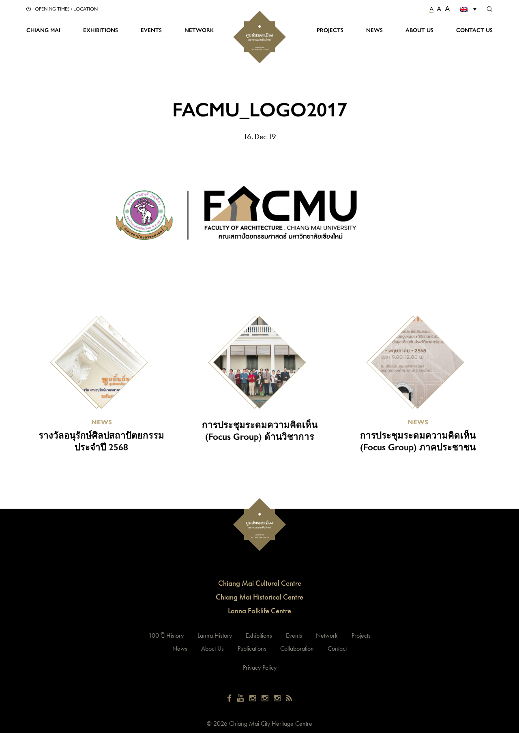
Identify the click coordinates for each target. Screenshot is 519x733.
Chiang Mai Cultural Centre (259, 583)
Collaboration (297, 648)
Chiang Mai (43, 30)
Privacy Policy (260, 667)
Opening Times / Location (66, 8)
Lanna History (214, 635)
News (374, 30)
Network (199, 30)
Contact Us (474, 30)
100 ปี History (166, 635)
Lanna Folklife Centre (259, 611)
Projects (330, 30)
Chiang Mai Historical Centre (259, 597)
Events (151, 30)
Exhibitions (100, 30)
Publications (252, 648)
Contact (337, 648)
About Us (419, 30)
